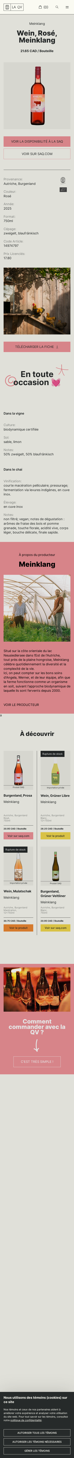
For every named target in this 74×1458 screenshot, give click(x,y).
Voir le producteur (21, 704)
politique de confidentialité (25, 1420)
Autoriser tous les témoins (37, 1432)
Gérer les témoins (37, 1450)
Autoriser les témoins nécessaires (37, 1441)
